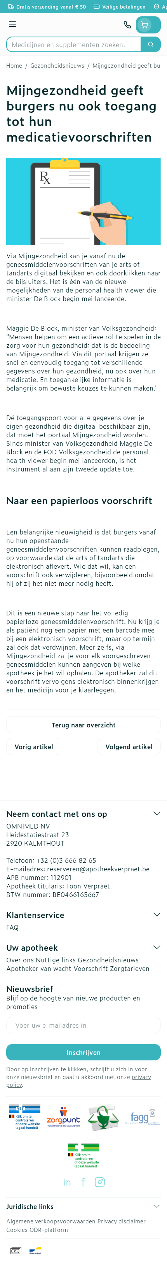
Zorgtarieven (130, 968)
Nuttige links (56, 959)
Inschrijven (83, 1052)
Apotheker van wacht (38, 968)
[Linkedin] (67, 1182)
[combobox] (73, 44)
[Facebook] (83, 1182)
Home (14, 65)
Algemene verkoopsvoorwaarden (51, 1221)
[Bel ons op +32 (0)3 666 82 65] (127, 25)
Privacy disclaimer (121, 1221)
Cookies (17, 1229)
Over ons (20, 959)
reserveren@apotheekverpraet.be (98, 868)
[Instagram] (100, 1182)
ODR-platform (49, 1229)
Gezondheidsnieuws (57, 65)
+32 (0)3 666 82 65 (66, 860)
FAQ (12, 927)
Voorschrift (90, 968)
